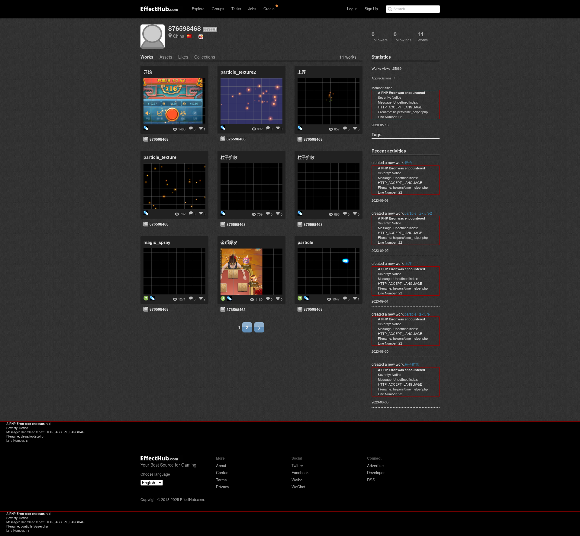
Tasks (236, 8)
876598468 (184, 28)
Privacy (222, 486)
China (180, 36)
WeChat (298, 486)
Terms (221, 480)
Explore (198, 8)
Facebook (300, 472)
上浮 (408, 263)
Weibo (297, 480)
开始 (408, 162)
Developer (376, 472)
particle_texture (417, 313)
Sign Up (371, 8)
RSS (371, 480)
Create (269, 8)
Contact (223, 472)
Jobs (252, 8)
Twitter (297, 465)
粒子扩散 (411, 364)
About (221, 465)
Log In (352, 8)
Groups (218, 8)
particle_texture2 (418, 213)
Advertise (375, 465)
